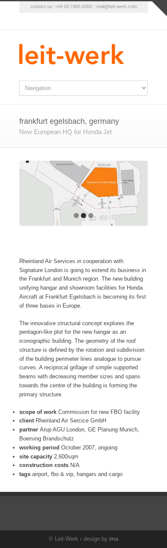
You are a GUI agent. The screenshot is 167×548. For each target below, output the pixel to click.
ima (113, 539)
